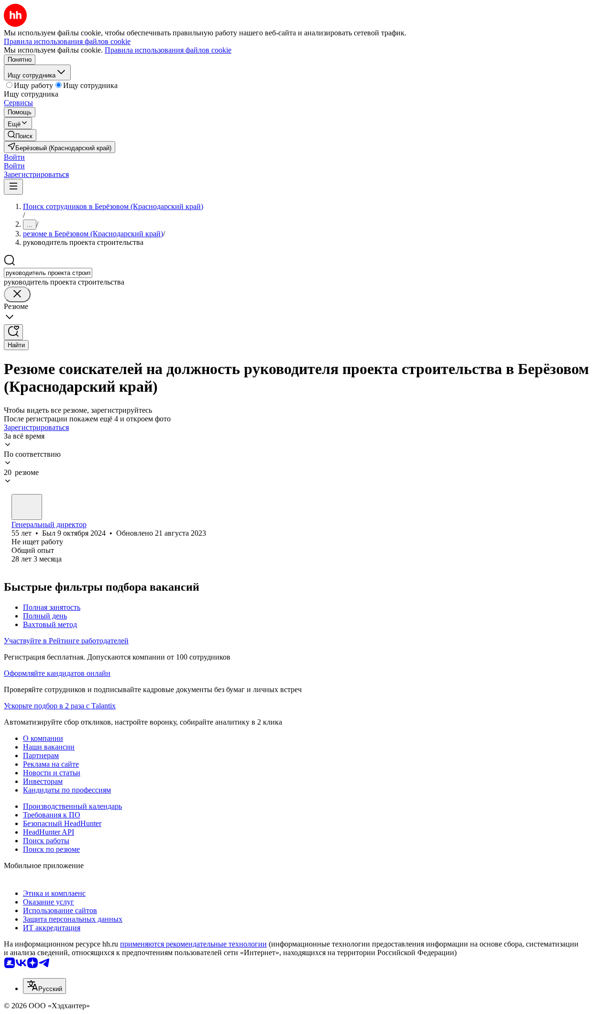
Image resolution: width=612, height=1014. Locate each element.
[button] (14, 157)
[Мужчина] (26, 507)
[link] (20, 135)
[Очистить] (17, 294)
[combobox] (48, 273)
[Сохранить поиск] (13, 332)
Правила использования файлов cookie (168, 50)
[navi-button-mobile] (13, 187)
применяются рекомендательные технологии (193, 944)
